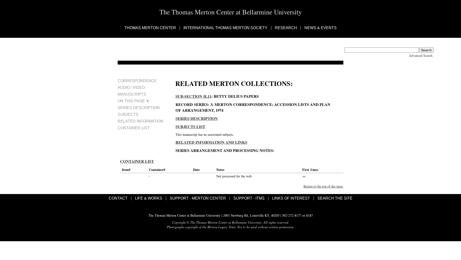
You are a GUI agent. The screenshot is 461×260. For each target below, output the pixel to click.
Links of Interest (291, 198)
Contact (118, 198)
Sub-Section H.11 (193, 96)
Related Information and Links (211, 142)
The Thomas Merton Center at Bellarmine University (230, 11)
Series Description (139, 108)
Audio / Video (131, 87)
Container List (134, 128)
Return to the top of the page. (323, 186)
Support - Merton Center (198, 198)
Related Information (140, 121)
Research (286, 28)
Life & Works (148, 198)
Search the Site (334, 198)
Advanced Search (420, 55)
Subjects (128, 114)
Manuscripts (132, 94)
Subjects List (190, 127)
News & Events (320, 28)
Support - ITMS (249, 198)
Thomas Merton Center (150, 28)
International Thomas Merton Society (225, 28)
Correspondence (137, 81)
